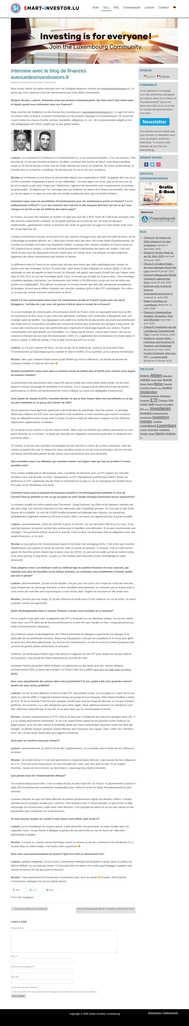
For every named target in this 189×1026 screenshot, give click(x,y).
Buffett (150, 384)
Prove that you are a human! (24, 987)
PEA (115, 268)
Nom (14, 956)
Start (96, 7)
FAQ (116, 7)
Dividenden (148, 392)
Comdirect (145, 388)
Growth (158, 404)
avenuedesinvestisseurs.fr (115, 88)
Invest (147, 409)
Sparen (160, 433)
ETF (154, 400)
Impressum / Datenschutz (163, 1013)
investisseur (146, 417)
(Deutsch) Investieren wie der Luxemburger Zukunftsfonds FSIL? (160, 331)
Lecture (149, 7)
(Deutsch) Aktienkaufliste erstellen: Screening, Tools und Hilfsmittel (158, 316)
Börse (158, 384)
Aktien (156, 375)
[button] (19, 890)
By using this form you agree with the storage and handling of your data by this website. (55, 992)
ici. (153, 150)
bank (159, 380)
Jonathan (157, 422)
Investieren (28, 897)
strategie (170, 433)
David (153, 388)
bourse (167, 379)
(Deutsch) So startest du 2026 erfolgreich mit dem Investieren (157, 241)
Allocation (167, 376)
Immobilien (168, 404)
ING (142, 409)
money (143, 430)
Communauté (131, 7)
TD (141, 438)
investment (160, 417)
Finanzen (163, 400)
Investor (146, 421)
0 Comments (50, 82)
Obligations (164, 430)
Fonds (143, 404)
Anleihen (145, 379)
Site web (15, 977)
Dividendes (165, 396)
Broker (143, 384)
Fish (170, 400)
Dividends (145, 400)
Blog (106, 7)
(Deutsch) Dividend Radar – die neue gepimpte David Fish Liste (160, 268)
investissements (160, 413)
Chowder (167, 384)
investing (145, 413)
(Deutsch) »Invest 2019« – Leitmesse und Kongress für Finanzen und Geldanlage (159, 342)
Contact (164, 7)
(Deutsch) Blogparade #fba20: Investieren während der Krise (105, 910)
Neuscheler (152, 430)
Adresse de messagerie (23, 966)
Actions (145, 375)
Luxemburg (166, 425)
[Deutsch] (174, 7)
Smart (151, 434)
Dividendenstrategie (149, 396)
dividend (167, 387)
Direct (159, 388)
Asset (154, 380)
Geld (151, 404)
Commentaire (17, 928)
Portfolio (144, 434)
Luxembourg (148, 425)
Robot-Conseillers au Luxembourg (29, 909)
